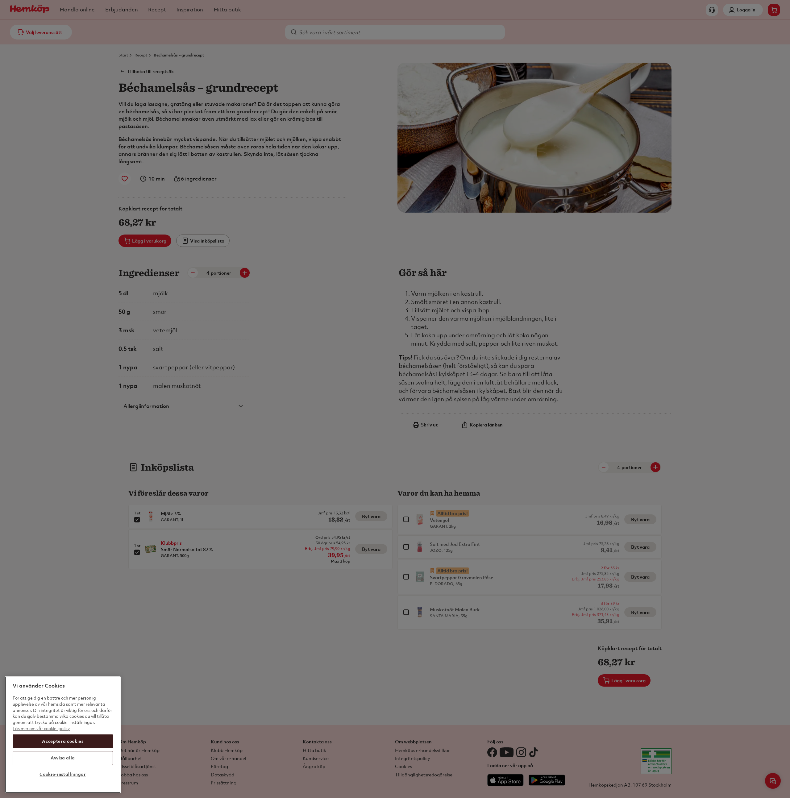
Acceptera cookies (62, 741)
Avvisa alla (63, 758)
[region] (63, 734)
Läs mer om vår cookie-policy (41, 728)
